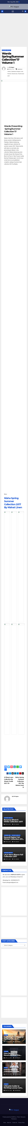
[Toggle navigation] (13, 11)
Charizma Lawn (7, 835)
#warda (9, 73)
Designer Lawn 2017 (6, 50)
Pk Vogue (11, 67)
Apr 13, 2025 (8, 1057)
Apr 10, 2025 (8, 1074)
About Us (9, 1122)
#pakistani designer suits (17, 71)
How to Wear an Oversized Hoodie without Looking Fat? (13, 1071)
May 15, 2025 (8, 1041)
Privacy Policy (21, 1122)
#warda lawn (15, 73)
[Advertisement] (14, 28)
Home (4, 1122)
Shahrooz (17, 1041)
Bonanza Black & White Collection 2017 (13, 821)
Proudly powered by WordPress (10, 1117)
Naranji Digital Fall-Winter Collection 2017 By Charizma (14, 839)
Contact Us (14, 1122)
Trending (6, 1051)
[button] (22, 11)
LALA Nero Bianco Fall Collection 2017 (13, 856)
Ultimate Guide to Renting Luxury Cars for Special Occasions (13, 1088)
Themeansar (14, 1118)
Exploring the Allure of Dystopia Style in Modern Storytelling (14, 1039)
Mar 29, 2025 (8, 1090)
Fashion (5, 1035)
